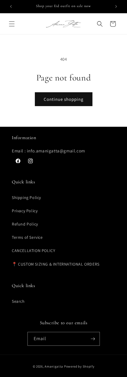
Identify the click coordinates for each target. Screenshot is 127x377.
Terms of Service (27, 237)
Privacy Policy (25, 210)
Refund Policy (25, 224)
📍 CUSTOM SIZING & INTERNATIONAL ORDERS (56, 264)
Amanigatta (54, 366)
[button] (11, 23)
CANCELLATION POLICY (33, 250)
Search (18, 301)
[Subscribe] (93, 339)
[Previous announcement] (10, 6)
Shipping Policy (26, 197)
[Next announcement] (116, 6)
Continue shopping (64, 99)
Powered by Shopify (79, 366)
